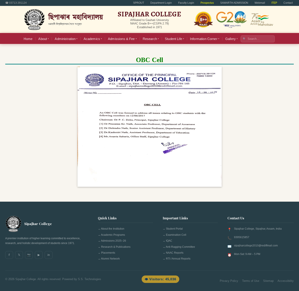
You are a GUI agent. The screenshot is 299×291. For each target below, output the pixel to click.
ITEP (274, 3)
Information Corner (204, 39)
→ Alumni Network (109, 258)
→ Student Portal (173, 228)
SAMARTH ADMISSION (234, 3)
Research (151, 39)
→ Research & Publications (114, 246)
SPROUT (138, 3)
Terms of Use (250, 280)
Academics (93, 39)
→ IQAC (167, 240)
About (43, 39)
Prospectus (207, 3)
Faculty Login (186, 3)
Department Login (161, 3)
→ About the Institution (111, 228)
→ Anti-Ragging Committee (179, 246)
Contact (288, 3)
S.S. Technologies (89, 279)
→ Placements (106, 252)
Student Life (174, 39)
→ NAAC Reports (173, 252)
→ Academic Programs (111, 234)
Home (28, 39)
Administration (66, 39)
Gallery (231, 39)
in (48, 254)
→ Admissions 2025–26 (112, 240)
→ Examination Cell (174, 234)
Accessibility (286, 280)
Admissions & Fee (122, 39)
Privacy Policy (229, 280)
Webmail (260, 3)
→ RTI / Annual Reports (176, 258)
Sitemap (268, 280)
